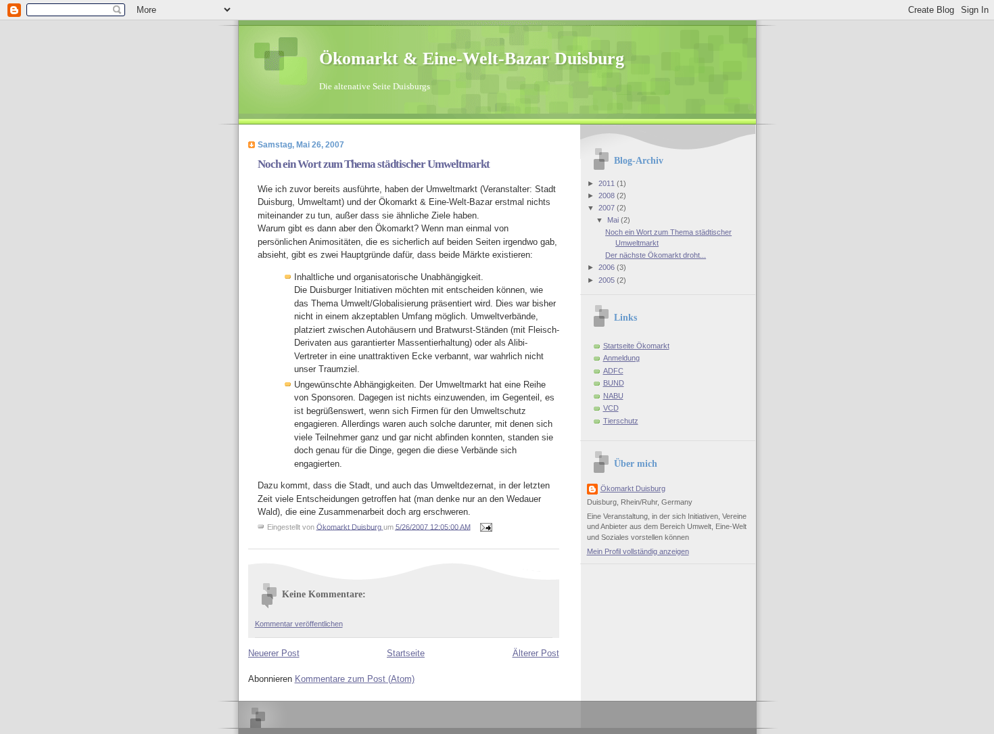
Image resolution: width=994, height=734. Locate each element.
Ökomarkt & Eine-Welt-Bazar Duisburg (471, 58)
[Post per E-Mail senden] (486, 526)
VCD (611, 408)
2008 (607, 195)
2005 (607, 280)
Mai (614, 220)
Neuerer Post (274, 653)
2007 (607, 208)
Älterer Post (536, 653)
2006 (607, 267)
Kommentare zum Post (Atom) (355, 679)
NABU (613, 396)
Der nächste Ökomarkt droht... (655, 255)
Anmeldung (621, 358)
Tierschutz (620, 421)
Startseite (406, 653)
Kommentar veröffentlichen (299, 624)
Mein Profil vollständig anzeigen (638, 551)
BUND (613, 383)
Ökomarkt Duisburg (632, 488)
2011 (607, 183)
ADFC (613, 371)
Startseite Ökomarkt (636, 346)
